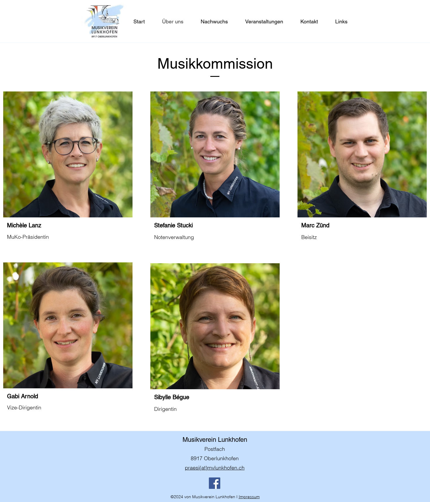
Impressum (249, 496)
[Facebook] (214, 483)
